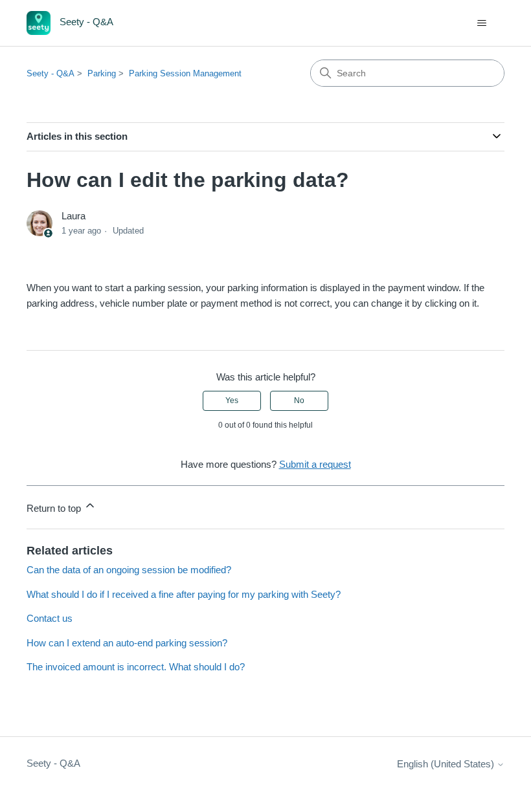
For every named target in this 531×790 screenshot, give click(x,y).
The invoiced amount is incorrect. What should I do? (136, 666)
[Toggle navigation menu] (481, 23)
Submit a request (315, 464)
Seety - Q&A (50, 73)
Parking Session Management (185, 73)
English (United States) (447, 763)
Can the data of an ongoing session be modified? (129, 569)
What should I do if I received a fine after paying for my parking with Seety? (184, 594)
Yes (231, 400)
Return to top (55, 508)
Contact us (50, 618)
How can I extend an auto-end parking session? (127, 642)
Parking (101, 73)
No (299, 400)
